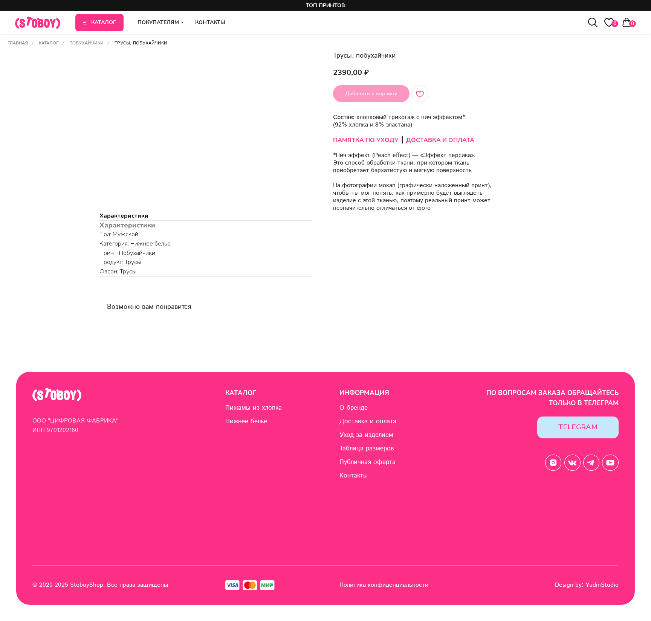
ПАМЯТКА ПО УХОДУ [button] (366, 140)
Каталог (48, 43)
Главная (18, 43)
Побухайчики (86, 43)
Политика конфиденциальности (383, 585)
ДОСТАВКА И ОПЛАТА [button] (440, 140)
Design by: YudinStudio (587, 585)
